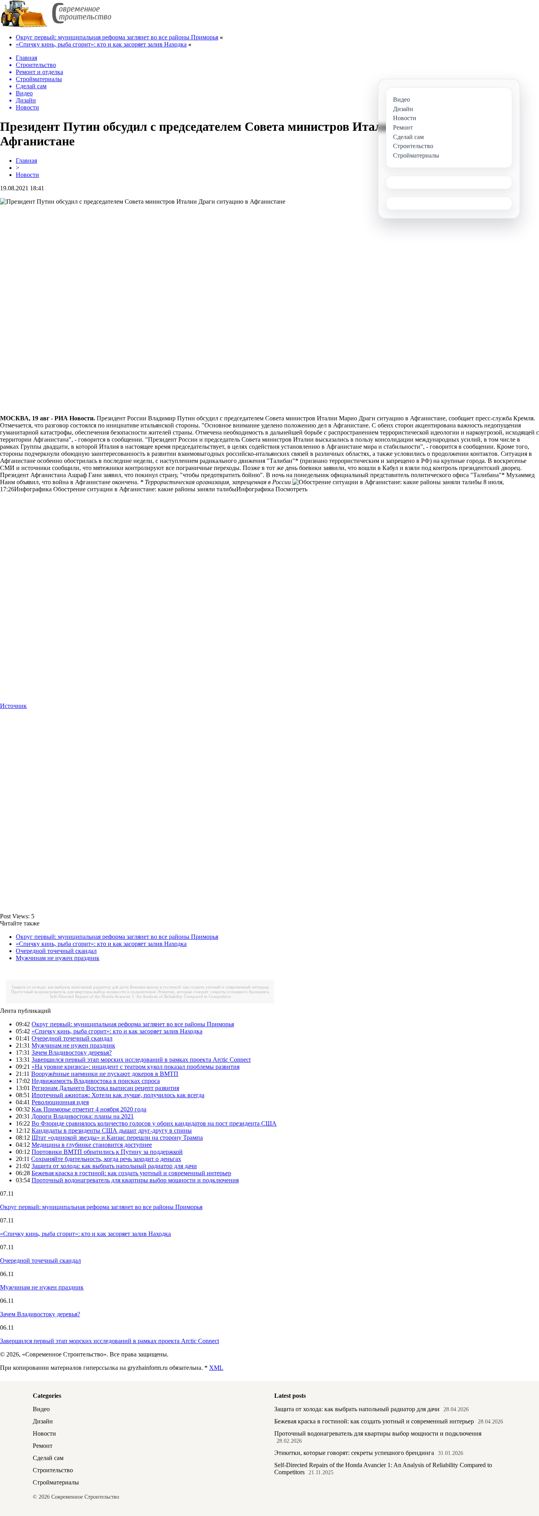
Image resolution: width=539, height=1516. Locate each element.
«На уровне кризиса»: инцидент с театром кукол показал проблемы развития (136, 1066)
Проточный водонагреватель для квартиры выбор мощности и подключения (83, 991)
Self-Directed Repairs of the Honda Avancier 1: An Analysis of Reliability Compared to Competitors (140, 996)
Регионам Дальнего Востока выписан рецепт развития (105, 1088)
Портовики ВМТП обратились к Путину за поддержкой (107, 1151)
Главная (26, 160)
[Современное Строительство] (55, 25)
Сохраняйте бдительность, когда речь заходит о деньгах (106, 1159)
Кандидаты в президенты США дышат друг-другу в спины (112, 1130)
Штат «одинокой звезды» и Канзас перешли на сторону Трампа (117, 1137)
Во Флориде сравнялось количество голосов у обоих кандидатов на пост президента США (154, 1123)
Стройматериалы (56, 1482)
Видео (41, 1409)
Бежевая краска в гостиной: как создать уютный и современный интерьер (199, 987)
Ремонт (42, 1445)
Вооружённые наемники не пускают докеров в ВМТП (104, 1073)
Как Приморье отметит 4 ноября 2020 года (89, 1109)
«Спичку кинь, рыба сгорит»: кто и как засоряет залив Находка (101, 44)
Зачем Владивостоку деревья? (72, 1052)
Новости (27, 174)
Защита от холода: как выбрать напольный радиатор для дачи (70, 987)
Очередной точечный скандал (56, 951)
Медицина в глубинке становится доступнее (92, 1144)
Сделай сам (48, 1458)
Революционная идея (60, 1102)
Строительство (53, 1470)
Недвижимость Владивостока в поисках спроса (96, 1081)
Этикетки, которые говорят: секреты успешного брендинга (213, 991)
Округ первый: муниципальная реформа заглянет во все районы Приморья (117, 37)
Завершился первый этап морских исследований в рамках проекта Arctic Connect (141, 1059)
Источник (13, 705)
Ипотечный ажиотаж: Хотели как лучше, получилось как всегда (118, 1095)
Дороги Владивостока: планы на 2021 (83, 1116)
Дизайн (43, 1421)
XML (216, 1367)
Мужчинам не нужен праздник (57, 958)
